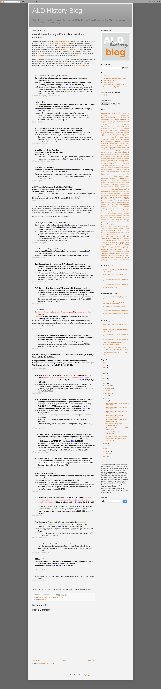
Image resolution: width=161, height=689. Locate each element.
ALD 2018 (104, 128)
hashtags (109, 176)
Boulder (108, 156)
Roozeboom (116, 217)
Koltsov (117, 186)
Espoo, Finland (42, 599)
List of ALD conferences (110, 80)
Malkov (116, 193)
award (113, 151)
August (107, 396)
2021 (105, 370)
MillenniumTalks (118, 197)
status (115, 223)
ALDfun (118, 139)
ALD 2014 (112, 126)
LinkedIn (118, 189)
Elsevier (115, 165)
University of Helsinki (116, 232)
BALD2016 (111, 153)
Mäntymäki (104, 195)
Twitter (127, 230)
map (108, 195)
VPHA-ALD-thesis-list (116, 249)
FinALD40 (119, 169)
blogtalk (103, 156)
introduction (104, 182)
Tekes (123, 226)
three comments (109, 228)
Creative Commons (106, 162)
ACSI (122, 124)
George (127, 173)
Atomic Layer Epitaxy (108, 149)
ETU (106, 167)
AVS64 (108, 151)
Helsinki (121, 176)
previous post (79, 53)
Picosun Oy (109, 210)
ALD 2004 (106, 126)
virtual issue (104, 236)
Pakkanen (126, 204)
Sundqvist (104, 225)
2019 (105, 375)
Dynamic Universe (118, 163)
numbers (119, 202)
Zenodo (108, 261)
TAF (106, 226)
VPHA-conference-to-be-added (121, 251)
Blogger (127, 154)
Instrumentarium (125, 180)
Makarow (110, 193)
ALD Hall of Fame (106, 130)
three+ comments (118, 228)
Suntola (111, 225)
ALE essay (125, 141)
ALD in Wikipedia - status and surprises (114, 307)
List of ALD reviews (108, 82)
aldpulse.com (108, 141)
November (108, 388)
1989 (108, 121)
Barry (102, 154)
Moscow (119, 199)
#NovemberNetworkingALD (108, 117)
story (127, 223)
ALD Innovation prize (123, 130)
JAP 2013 (122, 182)
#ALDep (118, 112)
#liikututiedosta (125, 115)
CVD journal (125, 162)
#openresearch (105, 119)
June (106, 401)
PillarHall (115, 210)
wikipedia (125, 257)
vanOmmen (125, 234)
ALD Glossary (125, 128)
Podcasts (120, 210)
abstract (103, 124)
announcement (105, 145)
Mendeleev (119, 195)
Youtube (103, 261)
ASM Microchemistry (107, 147)
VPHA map (104, 242)
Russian (122, 217)
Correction (121, 160)
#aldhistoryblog (106, 114)
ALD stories (125, 132)
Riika (107, 217)
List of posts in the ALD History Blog (113, 85)
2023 (105, 365)
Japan (127, 182)
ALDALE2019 (104, 139)
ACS (119, 124)
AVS (127, 149)
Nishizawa (123, 200)
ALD (73, 43)
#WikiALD (123, 119)
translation (110, 230)
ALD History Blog (57, 10)
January (107, 454)
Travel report (117, 230)
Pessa (127, 208)
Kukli (127, 186)
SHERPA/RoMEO (124, 219)
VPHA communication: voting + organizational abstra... (114, 416)
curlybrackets (117, 162)
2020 (105, 373)
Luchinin (106, 193)
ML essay (126, 197)
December (108, 385)
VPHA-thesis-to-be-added (116, 255)
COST (127, 160)
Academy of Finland (111, 124)
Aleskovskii (104, 143)
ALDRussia (117, 141)
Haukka (115, 176)
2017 (105, 381)
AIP (125, 124)
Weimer (113, 257)
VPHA (42, 55)
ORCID (109, 204)
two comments (105, 232)
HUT (108, 180)
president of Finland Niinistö (108, 212)
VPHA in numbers (123, 240)
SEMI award (115, 219)
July (106, 398)
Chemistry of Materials (123, 158)
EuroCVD (110, 167)
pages (120, 204)
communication (112, 160)
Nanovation (104, 200)
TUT (123, 230)
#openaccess (125, 117)
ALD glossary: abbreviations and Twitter (114, 78)
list (122, 189)
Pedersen (126, 206)
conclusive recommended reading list (54, 43)
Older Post (91, 660)
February (108, 451)
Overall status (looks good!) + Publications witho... (113, 424)
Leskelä (122, 188)
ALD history (114, 130)
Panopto (103, 206)
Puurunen (125, 212)
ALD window (125, 134)
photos (103, 210)
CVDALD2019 (104, 163)
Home (64, 660)
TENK (127, 226)
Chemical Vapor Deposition (108, 158)
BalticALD (125, 153)
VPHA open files (113, 242)
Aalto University (106, 123)
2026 (105, 363)
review (103, 217)
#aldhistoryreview (116, 113)
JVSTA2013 (118, 184)
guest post (123, 174)
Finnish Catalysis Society (112, 171)
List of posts (111, 191)
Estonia (127, 165)
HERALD (123, 178)
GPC (102, 174)
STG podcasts (121, 223)
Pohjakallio (126, 210)
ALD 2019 (111, 128)
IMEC (118, 180)
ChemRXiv (104, 160)
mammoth (126, 193)
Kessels (111, 186)
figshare (108, 169)
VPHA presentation (123, 242)
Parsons (114, 206)
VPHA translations (114, 246)
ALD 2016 (119, 126)
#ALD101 (111, 112)
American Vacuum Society (122, 143)
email (118, 165)
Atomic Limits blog (120, 149)
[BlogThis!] (59, 595)
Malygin (120, 193)
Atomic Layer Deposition (121, 147)
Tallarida (110, 226)
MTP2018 (126, 199)
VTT (109, 257)
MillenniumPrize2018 (107, 197)
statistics (110, 223)
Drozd (110, 164)
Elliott (110, 165)
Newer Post (36, 660)
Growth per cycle (109, 174)
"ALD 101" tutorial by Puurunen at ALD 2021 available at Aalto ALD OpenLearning (115, 348)
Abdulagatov (125, 123)
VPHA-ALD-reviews (115, 247)
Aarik (112, 123)
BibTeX (122, 154)
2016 (114, 121)
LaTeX (112, 188)
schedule (103, 219)
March (107, 448)
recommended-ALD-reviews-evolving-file (118, 213)
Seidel (108, 219)
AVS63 (103, 151)
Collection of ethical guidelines (112, 87)
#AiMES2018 (104, 112)
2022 (105, 368)
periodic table (120, 208)
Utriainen (113, 234)
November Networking (110, 202)
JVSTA (53, 597)
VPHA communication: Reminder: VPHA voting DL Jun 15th (116, 420)
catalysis (113, 156)
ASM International (124, 145)
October (107, 390)
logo (124, 191)
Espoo (122, 165)
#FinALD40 (126, 113)
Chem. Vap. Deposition (122, 156)
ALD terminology (106, 134)
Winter (119, 259)
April (106, 446)
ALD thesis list (116, 134)
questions (103, 213)
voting (111, 236)
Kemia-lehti (104, 186)
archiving (112, 145)
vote (91, 41)
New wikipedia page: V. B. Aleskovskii (116, 436)
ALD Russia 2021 (117, 132)
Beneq (107, 154)
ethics (102, 167)
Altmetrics (111, 143)
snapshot (117, 221)
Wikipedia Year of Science (109, 259)
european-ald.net (118, 167)
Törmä (105, 230)
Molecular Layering (108, 199)
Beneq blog (112, 154)
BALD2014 (104, 152)
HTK (127, 178)
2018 (105, 378)
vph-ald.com (106, 95)
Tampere (115, 226)
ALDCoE (112, 140)
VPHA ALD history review (110, 238)
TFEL (102, 228)
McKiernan (112, 195)
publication (118, 212)
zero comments (59, 597)
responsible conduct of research (120, 215)
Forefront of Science (114, 173)
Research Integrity (106, 215)
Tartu (119, 226)
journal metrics (105, 184)
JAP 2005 (116, 182)
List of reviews (119, 191)
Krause (123, 186)
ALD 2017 (126, 126)
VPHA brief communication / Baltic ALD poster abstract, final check (114, 343)
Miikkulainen (125, 195)
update (109, 234)
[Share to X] (61, 595)
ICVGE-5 (113, 180)
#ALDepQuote (125, 112)
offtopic (124, 202)
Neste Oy (116, 200)
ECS (124, 163)
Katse (127, 184)
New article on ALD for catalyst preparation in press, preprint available (115, 270)
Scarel (127, 217)
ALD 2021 (117, 128)
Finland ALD (125, 169)
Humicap (103, 180)
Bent (118, 154)
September (108, 393)
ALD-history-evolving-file (61, 41)
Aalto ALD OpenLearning (122, 121)
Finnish (103, 171)
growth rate (117, 174)
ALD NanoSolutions (106, 132)
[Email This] (57, 595)
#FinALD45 (104, 115)
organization (115, 204)
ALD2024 (126, 137)
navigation (110, 200)
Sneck (123, 221)
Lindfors (113, 189)
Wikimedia (118, 257)
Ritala (110, 217)
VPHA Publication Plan (109, 244)
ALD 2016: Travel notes (110, 287)
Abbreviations (118, 123)
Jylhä (123, 184)
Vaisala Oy (119, 234)
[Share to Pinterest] (65, 595)
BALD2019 (118, 152)
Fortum (122, 173)
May (106, 443)
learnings (117, 188)
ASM (116, 145)
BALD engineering (122, 151)
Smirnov (111, 221)
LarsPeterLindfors (105, 188)
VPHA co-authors (124, 238)
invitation (110, 182)
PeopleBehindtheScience (107, 208)
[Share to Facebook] (63, 595)
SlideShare (104, 221)
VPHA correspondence (108, 240)
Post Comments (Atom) (47, 663)
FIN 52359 (113, 169)
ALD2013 (114, 137)
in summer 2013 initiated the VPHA (68, 49)
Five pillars (123, 171)
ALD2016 (120, 137)
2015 (111, 121)
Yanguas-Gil (125, 259)
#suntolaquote (115, 119)
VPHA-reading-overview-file (110, 253)
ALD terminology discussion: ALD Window (115, 284)
